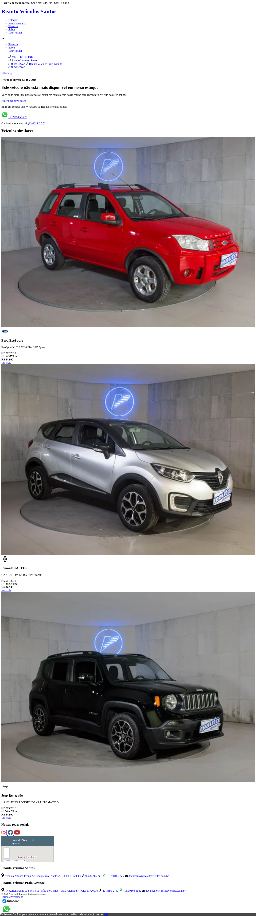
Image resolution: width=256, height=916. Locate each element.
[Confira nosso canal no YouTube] (17, 834)
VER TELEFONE (22, 56)
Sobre (11, 29)
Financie (13, 26)
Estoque (12, 19)
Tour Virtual (15, 32)
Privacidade (16, 896)
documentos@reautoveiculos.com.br (148, 875)
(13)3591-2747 (110, 890)
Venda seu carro (17, 23)
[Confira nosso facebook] (11, 834)
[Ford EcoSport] (128, 232)
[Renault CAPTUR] (128, 459)
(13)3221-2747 (36, 123)
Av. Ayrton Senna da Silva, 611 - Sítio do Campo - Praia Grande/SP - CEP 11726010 (51, 890)
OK (106, 914)
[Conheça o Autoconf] (10, 902)
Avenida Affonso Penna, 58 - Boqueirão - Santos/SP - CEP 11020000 (43, 875)
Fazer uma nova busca (13, 100)
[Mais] (2, 38)
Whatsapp (6, 73)
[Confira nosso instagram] (4, 834)
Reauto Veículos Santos (28, 11)
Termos (5, 896)
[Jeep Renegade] (128, 687)
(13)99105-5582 (17, 117)
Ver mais (6, 362)
